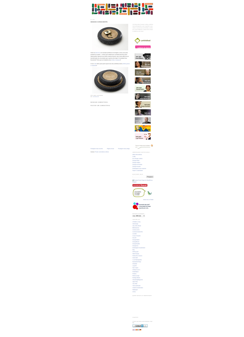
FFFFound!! (135, 251)
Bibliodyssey (135, 227)
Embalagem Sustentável (138, 247)
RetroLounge (135, 275)
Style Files (135, 281)
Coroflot (134, 233)
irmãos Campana (115, 60)
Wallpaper (135, 289)
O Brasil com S (136, 269)
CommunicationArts (137, 231)
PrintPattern (135, 271)
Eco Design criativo (137, 158)
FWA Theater (135, 253)
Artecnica (97, 52)
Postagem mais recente (97, 148)
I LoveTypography (137, 259)
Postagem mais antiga (124, 148)
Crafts (134, 156)
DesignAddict (135, 239)
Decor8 (134, 237)
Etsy (133, 249)
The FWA (134, 283)
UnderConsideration (137, 287)
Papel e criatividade (137, 170)
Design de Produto (137, 164)
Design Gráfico (136, 162)
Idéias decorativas (137, 154)
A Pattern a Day (136, 221)
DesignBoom (135, 241)
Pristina (134, 273)
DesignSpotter (136, 243)
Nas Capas (135, 267)
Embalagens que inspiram (139, 168)
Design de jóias (136, 166)
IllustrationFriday (136, 261)
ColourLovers (136, 229)
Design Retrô (135, 160)
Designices (135, 245)
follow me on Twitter (148, 199)
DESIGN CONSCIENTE (99, 22)
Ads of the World (136, 225)
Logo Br (134, 265)
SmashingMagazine (137, 279)
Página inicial (110, 148)
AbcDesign (135, 223)
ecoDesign (96, 96)
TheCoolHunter (136, 285)
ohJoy (134, 291)
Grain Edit (135, 257)
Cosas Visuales (136, 235)
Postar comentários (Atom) (102, 152)
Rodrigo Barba (136, 277)
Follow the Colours (137, 255)
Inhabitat (134, 263)
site (95, 63)
